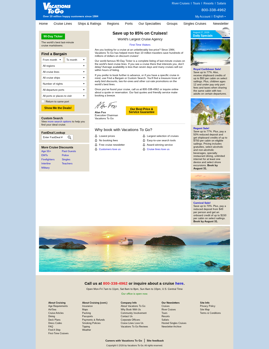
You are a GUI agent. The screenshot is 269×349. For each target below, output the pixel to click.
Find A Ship (54, 329)
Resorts (208, 3)
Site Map (205, 309)
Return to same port (57, 101)
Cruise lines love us (158, 149)
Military (45, 167)
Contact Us (127, 316)
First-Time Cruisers (58, 333)
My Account (202, 16)
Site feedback (155, 340)
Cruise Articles (56, 313)
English (219, 16)
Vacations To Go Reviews (134, 326)
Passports (87, 316)
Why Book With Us (131, 309)
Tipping (86, 326)
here (179, 283)
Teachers (67, 163)
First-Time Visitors (140, 44)
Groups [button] (172, 23)
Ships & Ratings (89, 23)
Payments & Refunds (93, 319)
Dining (51, 316)
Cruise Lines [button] (63, 23)
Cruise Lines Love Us (132, 323)
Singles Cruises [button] (194, 23)
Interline (46, 163)
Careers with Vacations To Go (123, 340)
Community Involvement (134, 313)
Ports (129, 23)
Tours (196, 3)
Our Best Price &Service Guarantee (141, 111)
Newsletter (221, 23)
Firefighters (48, 159)
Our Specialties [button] (150, 23)
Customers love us (110, 149)
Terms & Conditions (210, 313)
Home (43, 23)
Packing (86, 313)
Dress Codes (55, 323)
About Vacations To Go (133, 306)
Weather (86, 329)
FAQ (50, 326)
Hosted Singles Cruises (174, 323)
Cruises (166, 306)
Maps (85, 309)
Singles (66, 159)
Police (65, 155)
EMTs (44, 155)
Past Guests (69, 151)
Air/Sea (52, 309)
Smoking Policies (91, 323)
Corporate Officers (130, 319)
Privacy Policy (207, 306)
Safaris (221, 3)
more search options (59, 121)
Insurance (87, 306)
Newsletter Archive (171, 326)
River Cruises (181, 3)
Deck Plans (54, 319)
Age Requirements (58, 306)
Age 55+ (46, 151)
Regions (113, 23)
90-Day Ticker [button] (53, 36)
